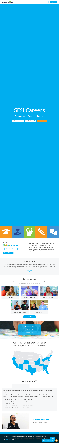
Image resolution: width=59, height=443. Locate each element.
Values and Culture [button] (35, 386)
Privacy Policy (8, 439)
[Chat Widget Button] (56, 440)
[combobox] (18, 121)
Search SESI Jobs (8, 252)
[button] (29, 268)
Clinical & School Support (48, 297)
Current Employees (44, 2)
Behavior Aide (29, 329)
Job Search (54, 2)
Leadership (39, 312)
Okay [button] (53, 438)
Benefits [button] (44, 386)
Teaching (10, 297)
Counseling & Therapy (20, 312)
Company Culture (31, 2)
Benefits (36, 2)
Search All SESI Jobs (29, 316)
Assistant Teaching (29, 297)
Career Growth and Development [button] (20, 386)
